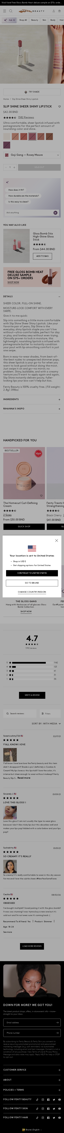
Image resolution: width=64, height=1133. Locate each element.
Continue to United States (32, 573)
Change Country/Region (32, 592)
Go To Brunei (32, 583)
